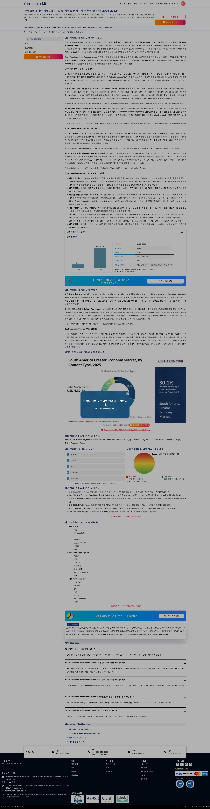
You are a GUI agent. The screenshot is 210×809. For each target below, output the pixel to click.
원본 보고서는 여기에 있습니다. (105, 409)
